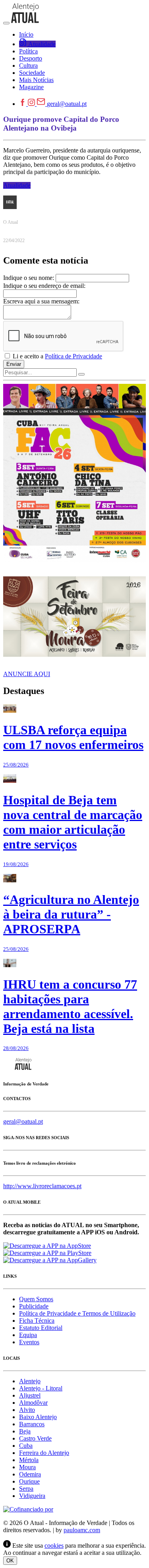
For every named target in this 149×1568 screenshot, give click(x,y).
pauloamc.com (82, 1530)
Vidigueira (32, 1495)
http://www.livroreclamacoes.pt (42, 1186)
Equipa (28, 1334)
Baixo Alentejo (38, 1417)
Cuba (26, 1445)
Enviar (13, 364)
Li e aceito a (56, 356)
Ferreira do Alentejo (44, 1452)
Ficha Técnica (36, 1320)
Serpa (26, 1488)
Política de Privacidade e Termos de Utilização (77, 1313)
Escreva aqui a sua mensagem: (41, 301)
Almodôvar (33, 1402)
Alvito (27, 1409)
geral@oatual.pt (67, 103)
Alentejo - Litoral (40, 1388)
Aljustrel (30, 1395)
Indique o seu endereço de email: (44, 285)
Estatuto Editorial (40, 1327)
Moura (27, 1467)
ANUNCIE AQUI (26, 674)
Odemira (30, 1474)
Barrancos (32, 1424)
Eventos (29, 1342)
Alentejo (30, 1381)
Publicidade (33, 1306)
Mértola (29, 1460)
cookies (54, 1545)
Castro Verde (35, 1438)
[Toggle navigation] (6, 23)
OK (10, 1561)
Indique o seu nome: (28, 277)
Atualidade (17, 185)
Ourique (29, 1481)
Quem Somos (36, 1299)
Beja (25, 1431)
